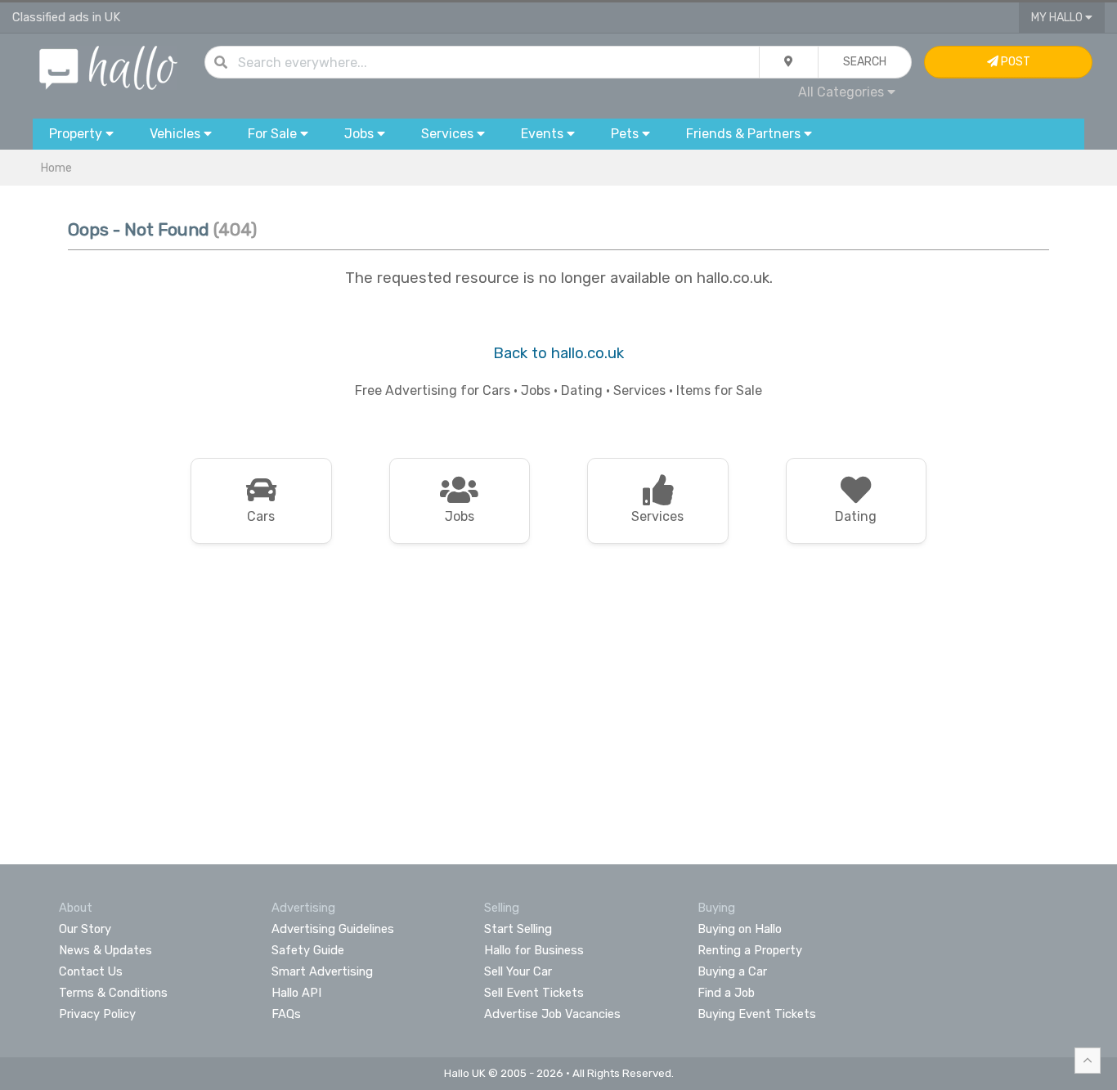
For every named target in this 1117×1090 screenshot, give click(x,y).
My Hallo (1058, 18)
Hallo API (296, 992)
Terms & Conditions (113, 992)
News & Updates (105, 950)
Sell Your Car (518, 971)
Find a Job (726, 992)
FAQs (286, 1014)
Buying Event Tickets (757, 1014)
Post (1014, 62)
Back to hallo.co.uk (558, 353)
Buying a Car (732, 971)
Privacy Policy (97, 1014)
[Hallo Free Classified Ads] (108, 66)
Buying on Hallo (740, 929)
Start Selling (518, 929)
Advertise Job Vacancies (552, 1014)
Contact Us (91, 971)
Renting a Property (750, 950)
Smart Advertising (322, 971)
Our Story (85, 929)
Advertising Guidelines (332, 929)
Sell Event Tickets (534, 992)
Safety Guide (307, 950)
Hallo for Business (534, 950)
